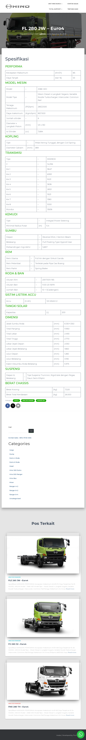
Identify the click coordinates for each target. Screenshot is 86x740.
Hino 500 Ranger (28, 400)
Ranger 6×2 (13, 490)
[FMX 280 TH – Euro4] (43, 679)
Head (11, 466)
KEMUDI (11, 214)
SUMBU (10, 230)
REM (8, 252)
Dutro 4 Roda (14, 458)
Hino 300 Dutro (15, 470)
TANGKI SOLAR (16, 306)
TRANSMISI (13, 152)
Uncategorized (15, 498)
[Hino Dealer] (17, 6)
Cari (10, 427)
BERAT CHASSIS (17, 383)
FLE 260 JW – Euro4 (18, 580)
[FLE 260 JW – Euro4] (43, 553)
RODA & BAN (14, 273)
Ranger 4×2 (13, 486)
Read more (70, 589)
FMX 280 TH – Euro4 (18, 707)
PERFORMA (13, 66)
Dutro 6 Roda (14, 462)
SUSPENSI (12, 369)
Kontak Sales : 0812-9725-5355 (19, 438)
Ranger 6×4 (13, 494)
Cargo (16, 400)
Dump (11, 454)
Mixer (11, 482)
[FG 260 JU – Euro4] (43, 616)
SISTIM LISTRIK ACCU (20, 294)
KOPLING (12, 136)
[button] (61, 4)
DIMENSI (11, 317)
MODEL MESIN (16, 82)
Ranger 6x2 (41, 400)
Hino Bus (12, 478)
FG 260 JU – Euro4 (17, 644)
